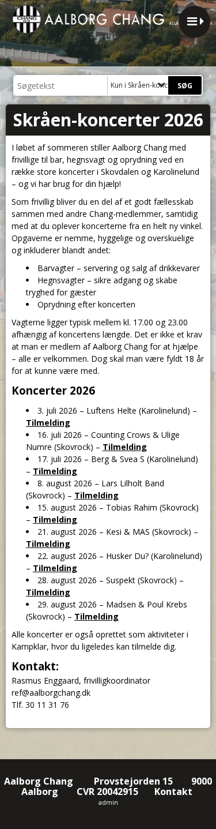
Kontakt (174, 791)
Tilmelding (48, 422)
